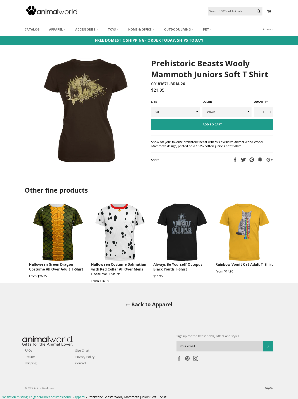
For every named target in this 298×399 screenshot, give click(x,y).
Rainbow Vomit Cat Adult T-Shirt (244, 264)
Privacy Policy (84, 357)
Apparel (56, 29)
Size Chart (82, 350)
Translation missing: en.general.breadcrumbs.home (36, 397)
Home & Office (140, 29)
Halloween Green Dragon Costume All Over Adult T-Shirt (56, 267)
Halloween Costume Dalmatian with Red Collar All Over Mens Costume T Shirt (118, 269)
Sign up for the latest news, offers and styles (207, 336)
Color (207, 102)
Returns (30, 357)
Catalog (32, 29)
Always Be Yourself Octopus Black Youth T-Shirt (177, 267)
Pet (206, 29)
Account (268, 29)
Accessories (85, 29)
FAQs (28, 350)
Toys (112, 29)
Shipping (30, 363)
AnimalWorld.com (44, 388)
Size (154, 102)
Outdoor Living (178, 29)
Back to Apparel (151, 304)
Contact (80, 363)
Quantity (261, 102)
